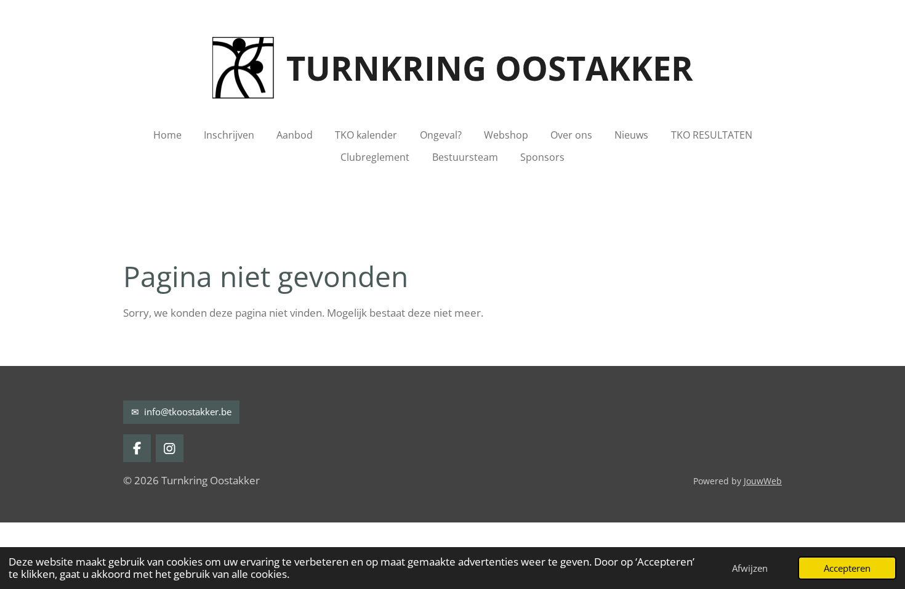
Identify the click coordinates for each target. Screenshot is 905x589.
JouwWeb (763, 481)
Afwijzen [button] (750, 568)
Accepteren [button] (847, 568)
